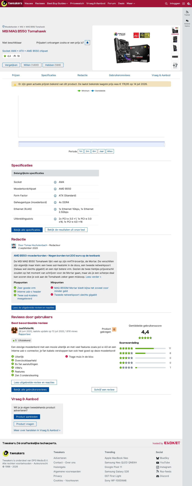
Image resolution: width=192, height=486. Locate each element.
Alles (109, 151)
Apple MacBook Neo (116, 457)
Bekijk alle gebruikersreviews (30, 389)
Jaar (101, 151)
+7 (175, 65)
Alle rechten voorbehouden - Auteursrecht (25, 463)
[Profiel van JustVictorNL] (14, 330)
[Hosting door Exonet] (166, 443)
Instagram (165, 466)
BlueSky (164, 457)
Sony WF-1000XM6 (115, 480)
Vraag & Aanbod (161, 75)
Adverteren (60, 457)
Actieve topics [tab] (187, 25)
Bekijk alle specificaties (27, 229)
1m (80, 151)
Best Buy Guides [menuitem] (56, 3)
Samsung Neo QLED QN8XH (121, 462)
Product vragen (25, 423)
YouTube (165, 462)
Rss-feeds (165, 471)
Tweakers (7, 460)
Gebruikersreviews (119, 75)
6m (94, 151)
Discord (164, 475)
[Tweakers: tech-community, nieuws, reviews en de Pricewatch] (11, 3)
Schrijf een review (104, 389)
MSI (21, 27)
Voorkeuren (71, 480)
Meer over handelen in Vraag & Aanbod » (37, 430)
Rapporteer (25, 334)
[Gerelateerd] (3, 26)
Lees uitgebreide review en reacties (34, 382)
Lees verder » (93, 276)
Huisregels (59, 466)
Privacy (58, 475)
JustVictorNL (26, 328)
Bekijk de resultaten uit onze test (66, 229)
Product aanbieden (27, 416)
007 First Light (113, 475)
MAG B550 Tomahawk (35, 27)
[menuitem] (166, 3)
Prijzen (16, 75)
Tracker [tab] (187, 15)
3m (87, 151)
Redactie (82, 75)
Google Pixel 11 (113, 466)
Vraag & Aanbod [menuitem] (95, 3)
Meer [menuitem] (130, 3)
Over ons (70, 462)
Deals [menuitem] (121, 3)
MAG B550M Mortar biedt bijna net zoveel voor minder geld (81, 289)
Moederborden (11, 27)
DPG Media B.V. (40, 460)
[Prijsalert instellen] (87, 42)
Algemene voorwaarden (67, 471)
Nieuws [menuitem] (29, 3)
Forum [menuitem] (112, 3)
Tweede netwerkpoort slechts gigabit (75, 294)
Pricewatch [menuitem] (77, 3)
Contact (58, 462)
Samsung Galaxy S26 (117, 471)
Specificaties (48, 75)
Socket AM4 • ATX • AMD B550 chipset (25, 50)
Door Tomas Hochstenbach (33, 245)
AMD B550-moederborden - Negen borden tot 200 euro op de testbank (57, 255)
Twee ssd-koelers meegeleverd (27, 297)
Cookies (58, 480)
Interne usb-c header (29, 291)
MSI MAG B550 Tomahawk (24, 31)
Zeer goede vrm (26, 287)
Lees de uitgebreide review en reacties (33, 307)
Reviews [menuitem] (40, 3)
